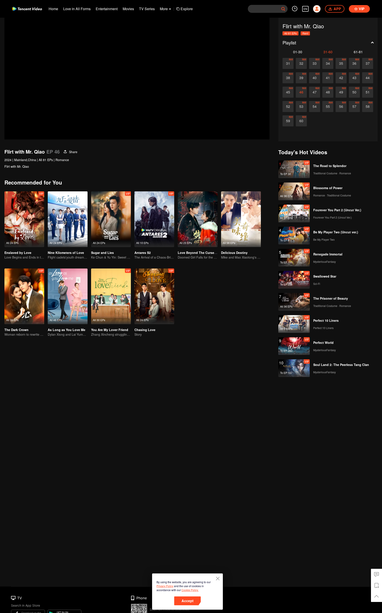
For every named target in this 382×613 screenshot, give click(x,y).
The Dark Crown (16, 329)
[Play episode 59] (288, 120)
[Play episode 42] (341, 77)
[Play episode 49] (341, 92)
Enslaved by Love (17, 252)
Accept (187, 600)
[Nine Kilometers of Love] (68, 219)
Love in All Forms (77, 8)
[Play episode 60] (301, 120)
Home (53, 8)
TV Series (147, 8)
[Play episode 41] (327, 77)
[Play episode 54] (314, 106)
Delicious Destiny (234, 252)
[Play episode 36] (354, 63)
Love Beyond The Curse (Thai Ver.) (204, 252)
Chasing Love (144, 329)
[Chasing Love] (154, 296)
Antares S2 (142, 252)
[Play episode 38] (288, 77)
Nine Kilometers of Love (66, 252)
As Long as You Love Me (66, 329)
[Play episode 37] (367, 63)
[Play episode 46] (301, 92)
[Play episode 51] (367, 92)
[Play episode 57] (354, 106)
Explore (187, 8)
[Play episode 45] (288, 92)
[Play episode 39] (301, 77)
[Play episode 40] (314, 77)
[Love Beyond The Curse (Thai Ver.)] (198, 219)
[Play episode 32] (301, 63)
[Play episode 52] (288, 106)
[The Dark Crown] (24, 296)
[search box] (283, 8)
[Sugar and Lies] (111, 219)
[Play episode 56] (341, 106)
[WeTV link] (27, 8)
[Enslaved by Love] (24, 219)
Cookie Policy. (190, 590)
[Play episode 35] (341, 63)
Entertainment (107, 8)
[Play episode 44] (367, 77)
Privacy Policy (165, 586)
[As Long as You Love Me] (68, 296)
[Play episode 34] (327, 63)
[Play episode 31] (288, 63)
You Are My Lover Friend (109, 329)
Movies (128, 8)
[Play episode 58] (367, 106)
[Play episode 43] (354, 77)
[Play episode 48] (327, 92)
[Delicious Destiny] (241, 219)
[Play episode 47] (314, 92)
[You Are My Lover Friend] (111, 296)
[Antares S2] (154, 219)
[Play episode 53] (301, 106)
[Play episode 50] (354, 92)
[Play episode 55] (327, 106)
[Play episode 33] (314, 63)
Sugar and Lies (102, 252)
